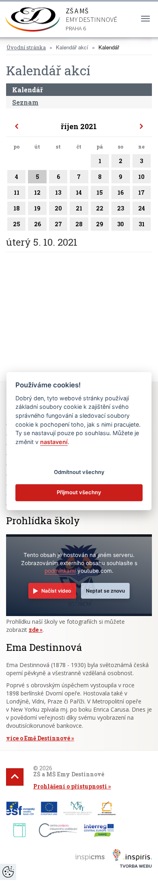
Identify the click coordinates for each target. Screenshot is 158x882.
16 (120, 192)
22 (99, 208)
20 (58, 208)
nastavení (54, 441)
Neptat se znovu (105, 591)
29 (99, 224)
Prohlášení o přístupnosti (70, 786)
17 (141, 192)
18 (16, 208)
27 (58, 224)
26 (37, 224)
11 (16, 192)
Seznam (25, 102)
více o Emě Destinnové (38, 738)
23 (120, 208)
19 (37, 208)
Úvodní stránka (26, 47)
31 (142, 224)
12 (37, 192)
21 (79, 208)
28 (79, 224)
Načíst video (56, 591)
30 (120, 224)
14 (79, 192)
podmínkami (60, 570)
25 (16, 224)
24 (141, 208)
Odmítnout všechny (79, 472)
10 (141, 177)
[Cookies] (8, 872)
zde (33, 629)
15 (99, 192)
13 (58, 192)
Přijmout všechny (79, 492)
